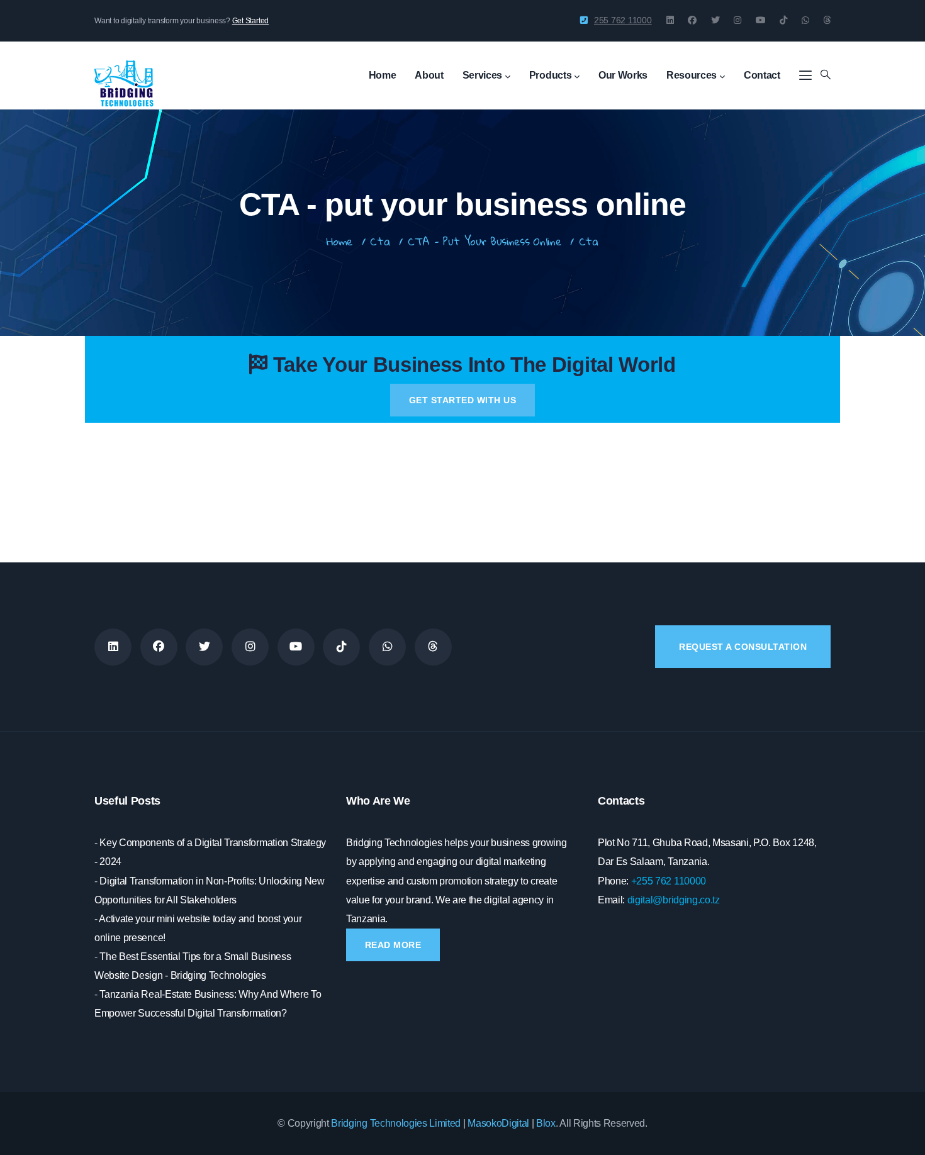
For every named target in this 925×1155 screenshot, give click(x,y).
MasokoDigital (498, 1123)
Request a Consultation (743, 647)
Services (482, 75)
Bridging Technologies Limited (396, 1123)
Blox (546, 1123)
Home (382, 75)
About (429, 75)
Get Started (250, 20)
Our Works (623, 75)
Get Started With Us (463, 400)
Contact (762, 75)
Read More (393, 945)
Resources (691, 75)
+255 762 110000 (668, 881)
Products (550, 75)
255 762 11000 (623, 20)
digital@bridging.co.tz (673, 900)
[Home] (124, 71)
